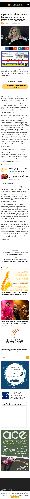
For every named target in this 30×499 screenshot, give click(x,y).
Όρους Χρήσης (14, 495)
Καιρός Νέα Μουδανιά (11, 404)
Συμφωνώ (15, 497)
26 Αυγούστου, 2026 (14, 173)
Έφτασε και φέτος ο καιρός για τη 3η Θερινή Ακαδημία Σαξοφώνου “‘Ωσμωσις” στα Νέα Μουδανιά (18, 170)
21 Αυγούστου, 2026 (14, 179)
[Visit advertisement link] (15, 59)
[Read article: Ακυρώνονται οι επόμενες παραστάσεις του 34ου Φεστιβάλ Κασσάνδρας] (15, 338)
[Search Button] (28, 4)
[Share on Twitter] (11, 48)
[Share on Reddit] (15, 48)
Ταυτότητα (3, 489)
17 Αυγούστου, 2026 (7, 353)
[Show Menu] (1, 4)
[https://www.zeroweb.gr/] (15, 374)
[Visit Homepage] (15, 4)
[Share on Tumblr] (23, 48)
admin (7, 23)
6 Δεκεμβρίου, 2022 (16, 23)
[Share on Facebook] (7, 48)
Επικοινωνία (10, 489)
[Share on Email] (27, 48)
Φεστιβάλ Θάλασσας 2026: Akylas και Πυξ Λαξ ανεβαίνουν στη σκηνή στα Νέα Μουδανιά (18, 176)
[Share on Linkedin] (19, 48)
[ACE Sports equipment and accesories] (15, 450)
